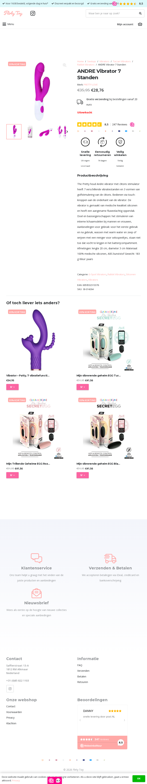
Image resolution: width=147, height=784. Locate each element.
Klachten (11, 723)
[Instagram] (33, 13)
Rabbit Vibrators (85, 64)
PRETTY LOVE (91, 84)
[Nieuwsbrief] (37, 593)
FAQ (79, 665)
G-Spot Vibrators (97, 274)
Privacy (10, 717)
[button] (8, 24)
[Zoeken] (140, 13)
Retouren (82, 682)
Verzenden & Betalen (110, 568)
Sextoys (91, 61)
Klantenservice (36, 568)
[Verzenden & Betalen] (110, 558)
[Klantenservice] (36, 558)
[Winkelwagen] (140, 24)
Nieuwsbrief (36, 603)
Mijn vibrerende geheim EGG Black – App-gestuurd (109, 463)
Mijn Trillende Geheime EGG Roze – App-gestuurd (38, 463)
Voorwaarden (14, 712)
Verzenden (83, 670)
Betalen (81, 676)
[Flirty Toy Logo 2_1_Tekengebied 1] (13, 13)
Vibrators (104, 61)
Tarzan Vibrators (122, 61)
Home (80, 61)
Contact (10, 706)
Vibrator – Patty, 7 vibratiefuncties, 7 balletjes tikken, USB (43, 375)
